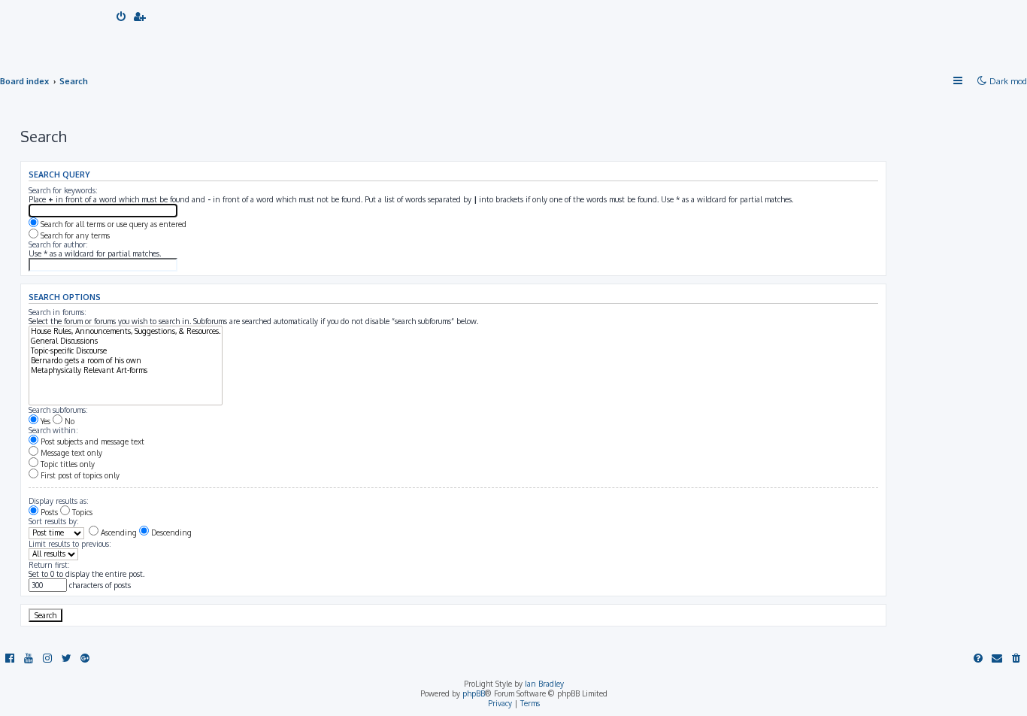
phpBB (473, 693)
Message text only (70, 452)
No (68, 421)
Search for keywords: (63, 190)
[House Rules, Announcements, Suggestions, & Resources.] (125, 331)
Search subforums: (58, 409)
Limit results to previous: (70, 543)
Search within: (53, 430)
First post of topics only (79, 475)
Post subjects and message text (91, 441)
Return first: (49, 564)
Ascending (117, 532)
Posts (48, 512)
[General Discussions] (125, 341)
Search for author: (58, 244)
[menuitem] (122, 17)
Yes (44, 421)
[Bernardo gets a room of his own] (125, 361)
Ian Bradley (544, 683)
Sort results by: (54, 521)
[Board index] (57, 30)
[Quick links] (958, 81)
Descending (170, 532)
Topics (81, 512)
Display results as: (59, 500)
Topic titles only (66, 464)
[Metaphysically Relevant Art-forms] (125, 370)
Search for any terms (74, 235)
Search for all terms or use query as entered (112, 224)
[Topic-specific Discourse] (125, 351)
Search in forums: (57, 312)
